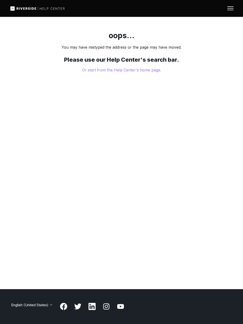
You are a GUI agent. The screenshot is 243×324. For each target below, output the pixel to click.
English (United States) (30, 305)
